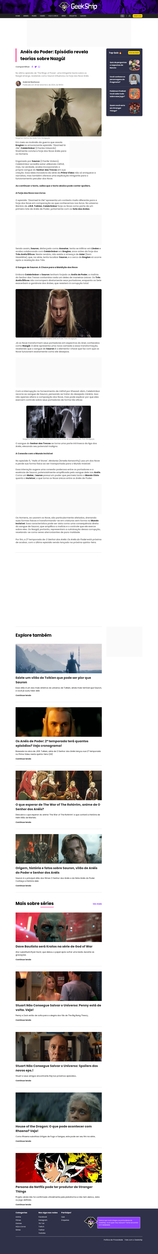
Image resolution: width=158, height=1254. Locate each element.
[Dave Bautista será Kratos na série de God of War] (59, 927)
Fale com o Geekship (133, 1240)
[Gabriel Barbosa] (18, 83)
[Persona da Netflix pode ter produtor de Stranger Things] (59, 1168)
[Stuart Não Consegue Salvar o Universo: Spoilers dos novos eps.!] (59, 1047)
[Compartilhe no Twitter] (35, 66)
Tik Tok (41, 1223)
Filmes (18, 1220)
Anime (18, 1217)
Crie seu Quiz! (134, 53)
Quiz (63, 1217)
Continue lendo (23, 695)
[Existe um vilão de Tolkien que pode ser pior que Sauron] (59, 659)
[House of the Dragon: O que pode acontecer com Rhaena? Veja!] (59, 1107)
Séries (18, 1230)
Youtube (41, 1233)
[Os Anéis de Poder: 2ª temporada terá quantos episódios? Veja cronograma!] (59, 722)
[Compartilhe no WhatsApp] (39, 66)
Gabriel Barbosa (31, 82)
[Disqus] (58, 582)
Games (19, 1223)
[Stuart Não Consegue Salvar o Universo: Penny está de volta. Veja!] (59, 986)
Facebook (42, 1217)
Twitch (41, 1226)
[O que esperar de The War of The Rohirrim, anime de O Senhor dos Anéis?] (59, 786)
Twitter (41, 1230)
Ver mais (97, 903)
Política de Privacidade (113, 1240)
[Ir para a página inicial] (79, 6)
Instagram (42, 1220)
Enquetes (65, 1220)
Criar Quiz (138, 16)
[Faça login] (129, 16)
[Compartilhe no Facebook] (32, 66)
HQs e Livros (21, 1226)
